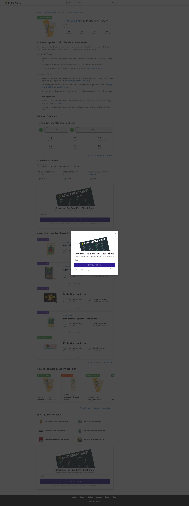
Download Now (94, 265)
